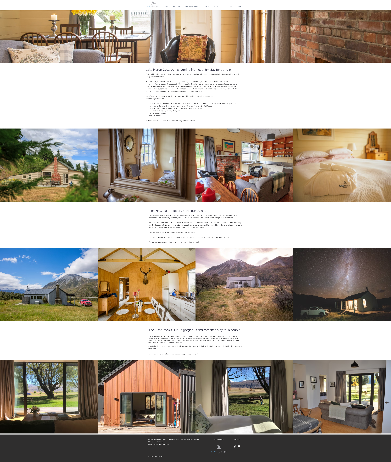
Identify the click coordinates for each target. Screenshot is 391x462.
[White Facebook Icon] (235, 446)
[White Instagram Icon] (239, 446)
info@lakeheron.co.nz (161, 444)
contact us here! (189, 121)
